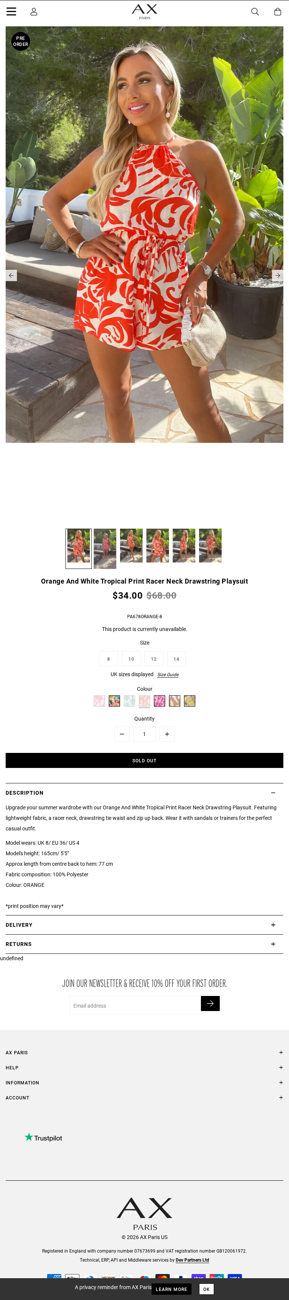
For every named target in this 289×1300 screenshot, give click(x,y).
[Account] (34, 11)
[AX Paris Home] (144, 11)
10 (131, 659)
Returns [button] (19, 943)
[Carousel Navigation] (144, 275)
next (277, 275)
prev (11, 275)
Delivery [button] (19, 924)
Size (144, 642)
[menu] (11, 13)
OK (206, 1289)
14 (176, 659)
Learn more (171, 1289)
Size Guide (167, 674)
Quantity (144, 718)
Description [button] (25, 792)
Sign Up (210, 1003)
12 (154, 659)
